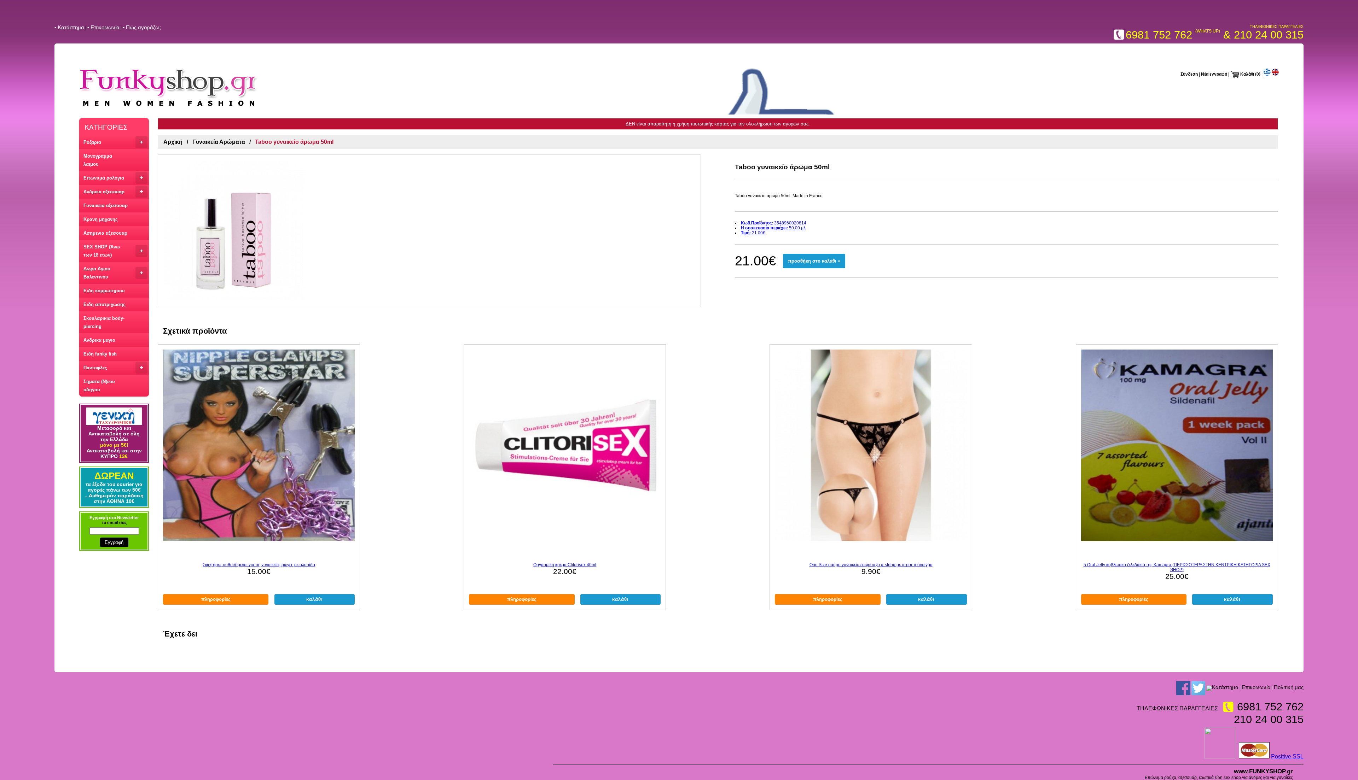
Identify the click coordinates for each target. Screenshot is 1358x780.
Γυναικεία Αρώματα (218, 142)
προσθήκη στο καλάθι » (814, 261)
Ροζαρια (113, 142)
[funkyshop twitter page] (1198, 687)
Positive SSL (1287, 756)
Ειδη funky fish (100, 354)
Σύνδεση (1189, 74)
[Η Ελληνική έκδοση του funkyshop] (1267, 74)
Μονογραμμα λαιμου (97, 160)
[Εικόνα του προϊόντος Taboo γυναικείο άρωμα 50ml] (429, 230)
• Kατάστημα (69, 27)
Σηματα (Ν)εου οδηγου (99, 385)
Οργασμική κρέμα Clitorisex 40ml (564, 564)
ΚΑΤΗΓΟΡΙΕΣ (106, 126)
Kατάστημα (1225, 687)
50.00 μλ (773, 227)
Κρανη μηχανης (100, 219)
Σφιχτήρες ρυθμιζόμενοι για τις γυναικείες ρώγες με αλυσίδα (259, 564)
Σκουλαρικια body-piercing (103, 322)
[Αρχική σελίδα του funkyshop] (168, 107)
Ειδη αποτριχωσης (104, 304)
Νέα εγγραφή (1214, 74)
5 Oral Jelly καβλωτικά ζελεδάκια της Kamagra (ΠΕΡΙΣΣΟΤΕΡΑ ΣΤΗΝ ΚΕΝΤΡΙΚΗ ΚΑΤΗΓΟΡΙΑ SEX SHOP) (1177, 567)
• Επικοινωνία (103, 27)
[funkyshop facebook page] (1183, 687)
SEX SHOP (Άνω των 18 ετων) (113, 251)
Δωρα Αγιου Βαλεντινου (113, 273)
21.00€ (753, 232)
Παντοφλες (113, 367)
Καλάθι (1247, 74)
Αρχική (172, 142)
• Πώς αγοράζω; (142, 27)
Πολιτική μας (1289, 687)
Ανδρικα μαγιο (99, 340)
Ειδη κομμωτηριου (104, 290)
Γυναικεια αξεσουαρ (105, 205)
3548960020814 (773, 223)
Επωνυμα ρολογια (113, 177)
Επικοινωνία (1256, 687)
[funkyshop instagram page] (1209, 687)
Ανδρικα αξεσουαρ (113, 191)
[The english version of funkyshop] (1275, 74)
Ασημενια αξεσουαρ (105, 233)
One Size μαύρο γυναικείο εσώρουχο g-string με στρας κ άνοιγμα (871, 564)
